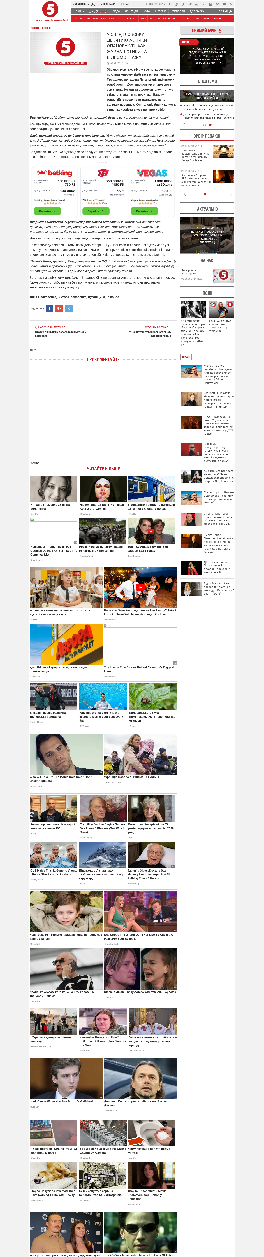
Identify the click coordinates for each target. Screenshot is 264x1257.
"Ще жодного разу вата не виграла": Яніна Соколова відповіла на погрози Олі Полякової (219, 476)
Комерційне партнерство (189, 271)
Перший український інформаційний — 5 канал (50, 12)
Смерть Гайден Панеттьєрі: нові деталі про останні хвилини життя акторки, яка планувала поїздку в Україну (219, 543)
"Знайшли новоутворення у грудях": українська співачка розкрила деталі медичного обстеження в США (216, 452)
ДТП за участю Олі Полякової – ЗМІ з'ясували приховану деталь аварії (217, 567)
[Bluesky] (217, 4)
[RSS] (231, 4)
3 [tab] (210, 125)
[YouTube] (224, 4)
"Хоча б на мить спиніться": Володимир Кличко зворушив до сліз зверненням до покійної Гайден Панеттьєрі (218, 374)
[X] (203, 4)
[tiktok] (183, 4)
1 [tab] (199, 125)
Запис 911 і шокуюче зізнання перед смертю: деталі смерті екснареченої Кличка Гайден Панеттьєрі (219, 399)
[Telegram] (190, 4)
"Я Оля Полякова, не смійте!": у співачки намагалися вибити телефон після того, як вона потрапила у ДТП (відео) (218, 425)
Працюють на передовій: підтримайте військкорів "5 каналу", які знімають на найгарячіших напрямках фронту (195, 160)
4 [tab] (216, 125)
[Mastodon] (210, 4)
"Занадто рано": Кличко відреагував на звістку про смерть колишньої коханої (219, 497)
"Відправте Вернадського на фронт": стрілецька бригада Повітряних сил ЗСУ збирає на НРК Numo (194, 184)
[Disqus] (103, 415)
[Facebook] (169, 4)
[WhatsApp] (196, 4)
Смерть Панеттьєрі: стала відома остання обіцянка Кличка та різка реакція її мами (218, 518)
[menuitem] (79, 11)
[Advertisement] (103, 190)
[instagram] (176, 4)
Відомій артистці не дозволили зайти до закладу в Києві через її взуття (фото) (219, 588)
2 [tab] (204, 125)
